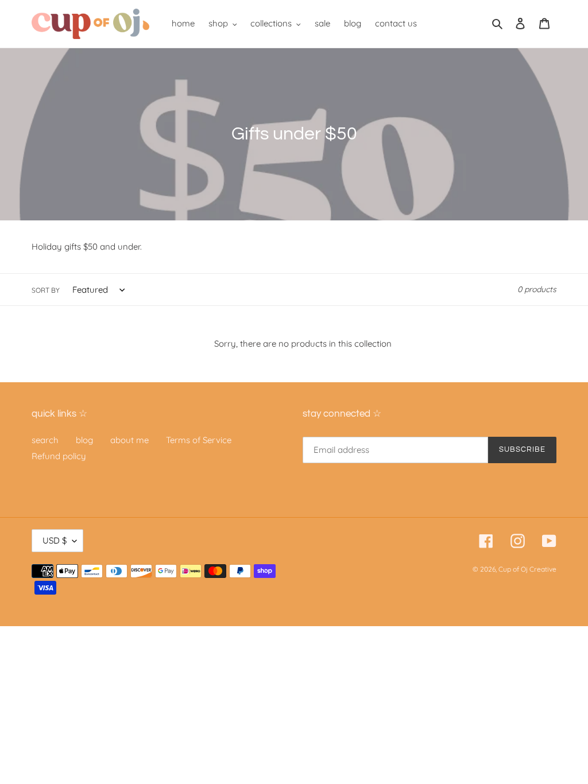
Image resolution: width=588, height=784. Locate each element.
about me (129, 439)
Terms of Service (198, 439)
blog (84, 439)
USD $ (54, 540)
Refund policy (59, 456)
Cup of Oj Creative (527, 569)
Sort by (46, 290)
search (45, 439)
